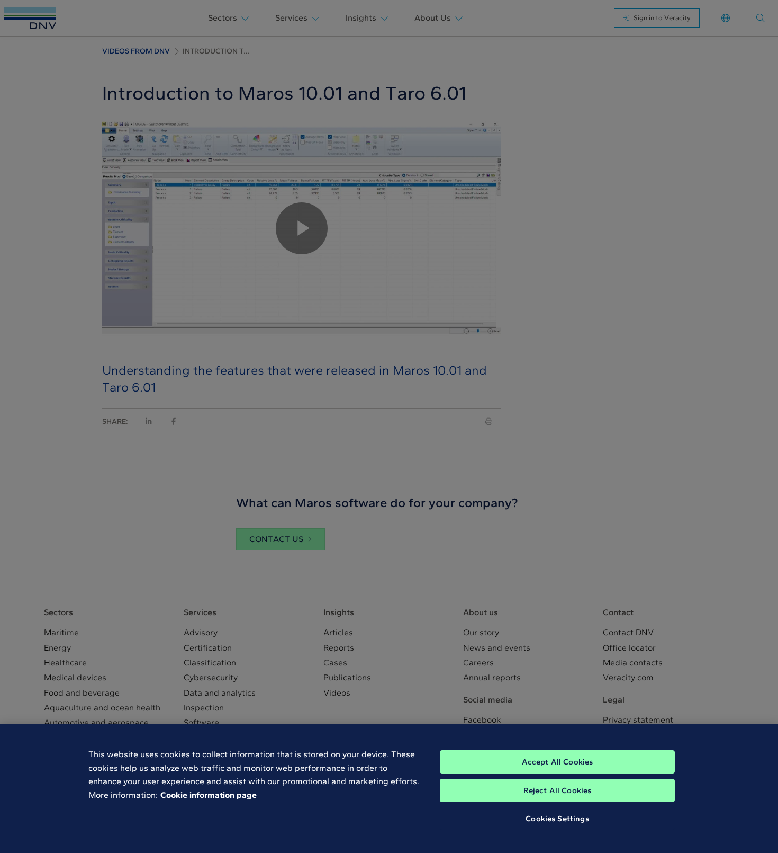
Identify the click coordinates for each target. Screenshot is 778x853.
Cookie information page (208, 795)
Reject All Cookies (557, 790)
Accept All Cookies (557, 762)
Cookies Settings (557, 818)
